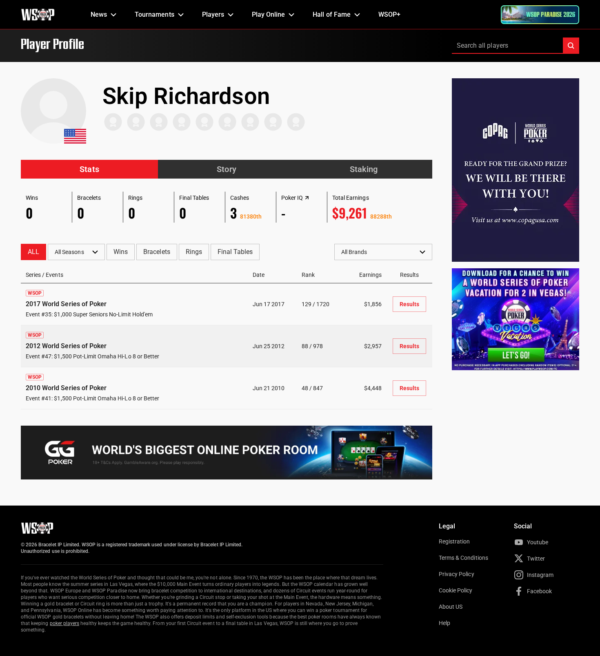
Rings (194, 252)
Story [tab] (226, 169)
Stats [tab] (89, 169)
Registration (454, 541)
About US (450, 606)
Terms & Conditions (463, 557)
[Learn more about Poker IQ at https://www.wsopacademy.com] (307, 198)
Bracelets (156, 252)
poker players (65, 623)
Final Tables (235, 252)
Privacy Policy (456, 574)
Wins (120, 252)
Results (409, 304)
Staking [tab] (364, 169)
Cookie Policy (456, 590)
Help (444, 623)
